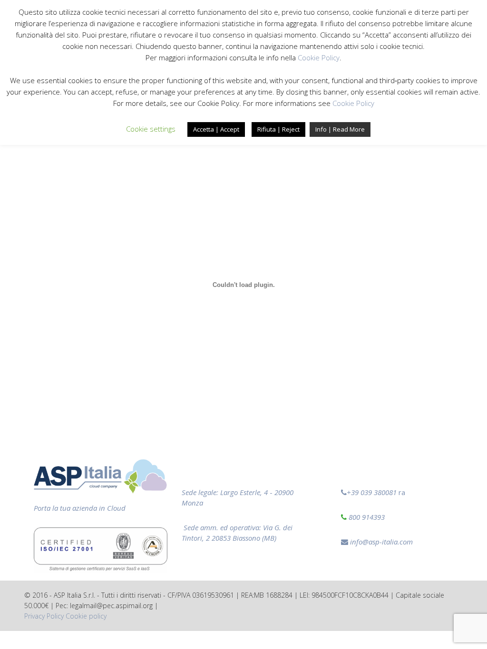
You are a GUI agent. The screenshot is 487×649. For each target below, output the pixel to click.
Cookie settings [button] (150, 129)
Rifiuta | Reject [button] (278, 129)
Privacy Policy (44, 615)
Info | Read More (340, 129)
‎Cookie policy (86, 615)
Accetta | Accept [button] (216, 129)
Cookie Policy (319, 57)
